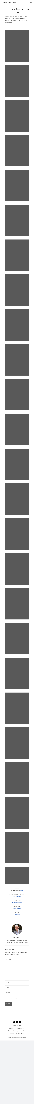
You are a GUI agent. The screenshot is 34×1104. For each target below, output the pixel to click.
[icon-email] (20, 1022)
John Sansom (17, 896)
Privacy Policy (22, 1037)
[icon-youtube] (17, 1022)
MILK (21, 890)
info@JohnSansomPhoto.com (16, 1028)
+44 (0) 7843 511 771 (16, 1026)
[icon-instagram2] (14, 1022)
